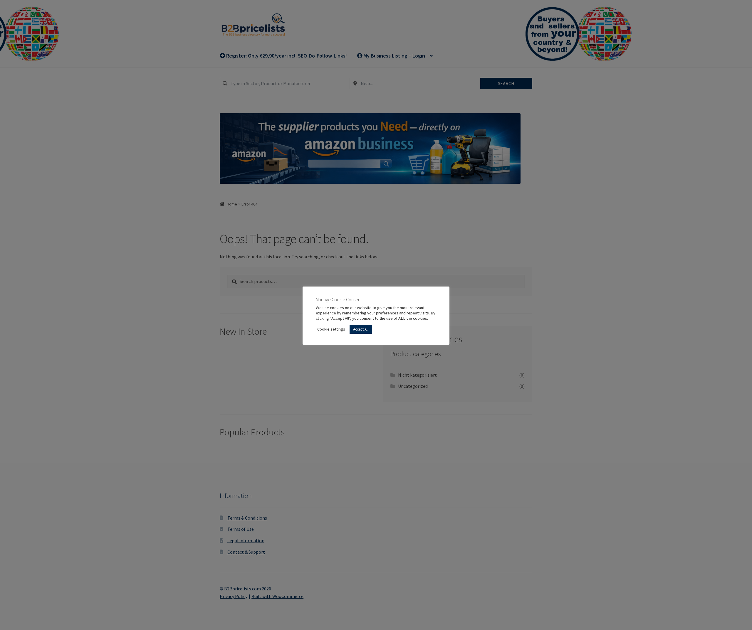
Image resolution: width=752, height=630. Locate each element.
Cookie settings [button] (331, 329)
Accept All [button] (360, 329)
